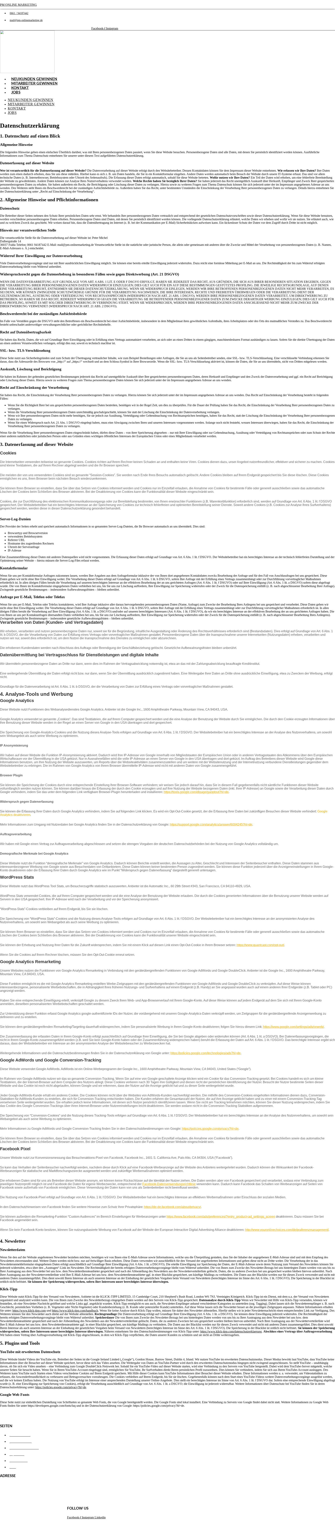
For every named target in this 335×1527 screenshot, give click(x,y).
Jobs (15, 92)
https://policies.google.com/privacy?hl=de (210, 1128)
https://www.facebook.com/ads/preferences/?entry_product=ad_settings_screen (221, 1216)
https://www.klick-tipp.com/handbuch (75, 1310)
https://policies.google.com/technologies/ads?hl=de (205, 1053)
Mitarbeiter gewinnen (34, 83)
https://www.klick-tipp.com (29, 1310)
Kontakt (17, 108)
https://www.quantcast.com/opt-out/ (260, 945)
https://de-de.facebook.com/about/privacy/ (172, 1207)
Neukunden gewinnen (30, 100)
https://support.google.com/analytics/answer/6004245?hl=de (211, 824)
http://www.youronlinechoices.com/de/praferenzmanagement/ (287, 1229)
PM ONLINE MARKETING (18, 4)
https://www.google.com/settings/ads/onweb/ (293, 1026)
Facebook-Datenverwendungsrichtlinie (169, 1184)
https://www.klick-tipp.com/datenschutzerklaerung (231, 1331)
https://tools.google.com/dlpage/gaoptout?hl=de (196, 792)
